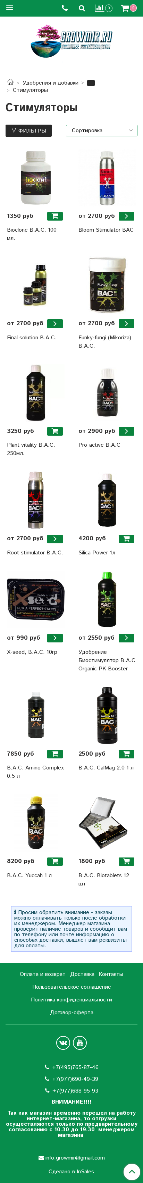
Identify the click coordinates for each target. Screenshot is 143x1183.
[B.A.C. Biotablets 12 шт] (107, 823)
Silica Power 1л (96, 553)
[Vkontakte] (63, 1043)
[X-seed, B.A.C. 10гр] (36, 599)
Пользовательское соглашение (71, 987)
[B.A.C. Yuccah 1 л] (36, 823)
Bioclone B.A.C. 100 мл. (32, 234)
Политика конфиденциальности (71, 1000)
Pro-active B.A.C (99, 445)
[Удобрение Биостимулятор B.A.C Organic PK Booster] (107, 599)
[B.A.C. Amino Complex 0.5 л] (36, 715)
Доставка (82, 974)
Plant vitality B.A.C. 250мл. (31, 449)
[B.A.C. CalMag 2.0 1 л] (107, 715)
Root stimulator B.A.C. (35, 553)
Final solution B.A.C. (32, 338)
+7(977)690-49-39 (75, 1079)
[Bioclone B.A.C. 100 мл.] (36, 177)
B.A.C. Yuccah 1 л (29, 876)
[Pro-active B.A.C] (107, 392)
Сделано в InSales (71, 1172)
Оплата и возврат (43, 974)
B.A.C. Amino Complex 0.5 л (35, 772)
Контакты (111, 974)
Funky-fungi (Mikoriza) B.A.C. (104, 342)
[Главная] (10, 83)
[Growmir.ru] (71, 41)
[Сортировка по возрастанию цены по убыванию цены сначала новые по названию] (101, 130)
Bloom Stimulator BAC (106, 230)
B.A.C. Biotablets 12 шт (103, 880)
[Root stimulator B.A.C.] (36, 500)
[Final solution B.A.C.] (36, 285)
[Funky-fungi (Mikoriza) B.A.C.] (107, 285)
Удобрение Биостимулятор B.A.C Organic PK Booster (106, 660)
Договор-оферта (71, 1013)
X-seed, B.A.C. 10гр (32, 652)
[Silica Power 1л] (107, 500)
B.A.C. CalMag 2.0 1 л (106, 768)
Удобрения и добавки (50, 83)
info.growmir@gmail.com (75, 1158)
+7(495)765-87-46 (75, 1068)
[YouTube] (80, 1043)
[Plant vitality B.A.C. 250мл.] (36, 392)
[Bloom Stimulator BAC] (107, 177)
